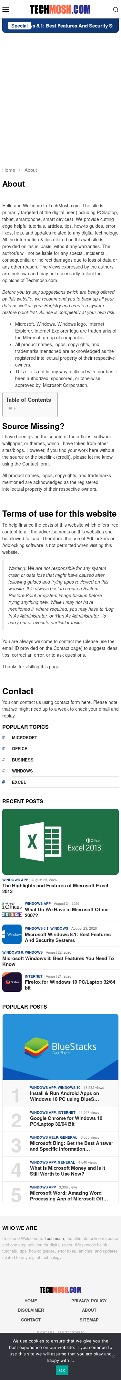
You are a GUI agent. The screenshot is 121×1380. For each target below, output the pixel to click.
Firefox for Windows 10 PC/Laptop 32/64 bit (70, 985)
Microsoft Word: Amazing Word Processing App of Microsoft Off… (69, 1195)
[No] (113, 1356)
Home (31, 1301)
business (23, 760)
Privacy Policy (89, 1301)
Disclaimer (31, 1310)
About (89, 1310)
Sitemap (89, 1320)
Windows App (15, 879)
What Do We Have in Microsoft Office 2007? (66, 912)
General (68, 1137)
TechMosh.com (64, 205)
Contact (31, 1320)
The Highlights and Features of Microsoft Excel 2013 (55, 888)
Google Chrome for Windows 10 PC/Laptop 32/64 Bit (66, 1121)
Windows (59, 928)
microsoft (24, 737)
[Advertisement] (60, 96)
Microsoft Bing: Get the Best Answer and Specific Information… (71, 1146)
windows (22, 771)
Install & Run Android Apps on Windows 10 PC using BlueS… (64, 1096)
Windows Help (44, 1137)
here (86, 702)
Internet (34, 976)
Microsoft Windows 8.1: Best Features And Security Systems (68, 937)
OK (62, 1370)
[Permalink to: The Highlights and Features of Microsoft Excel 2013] (60, 841)
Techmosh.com (41, 280)
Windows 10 (69, 1087)
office (19, 748)
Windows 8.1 (36, 928)
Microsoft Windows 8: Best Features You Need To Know (58, 961)
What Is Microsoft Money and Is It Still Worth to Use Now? (67, 1171)
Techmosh (54, 1238)
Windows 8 (12, 952)
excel (19, 782)
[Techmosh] (60, 8)
